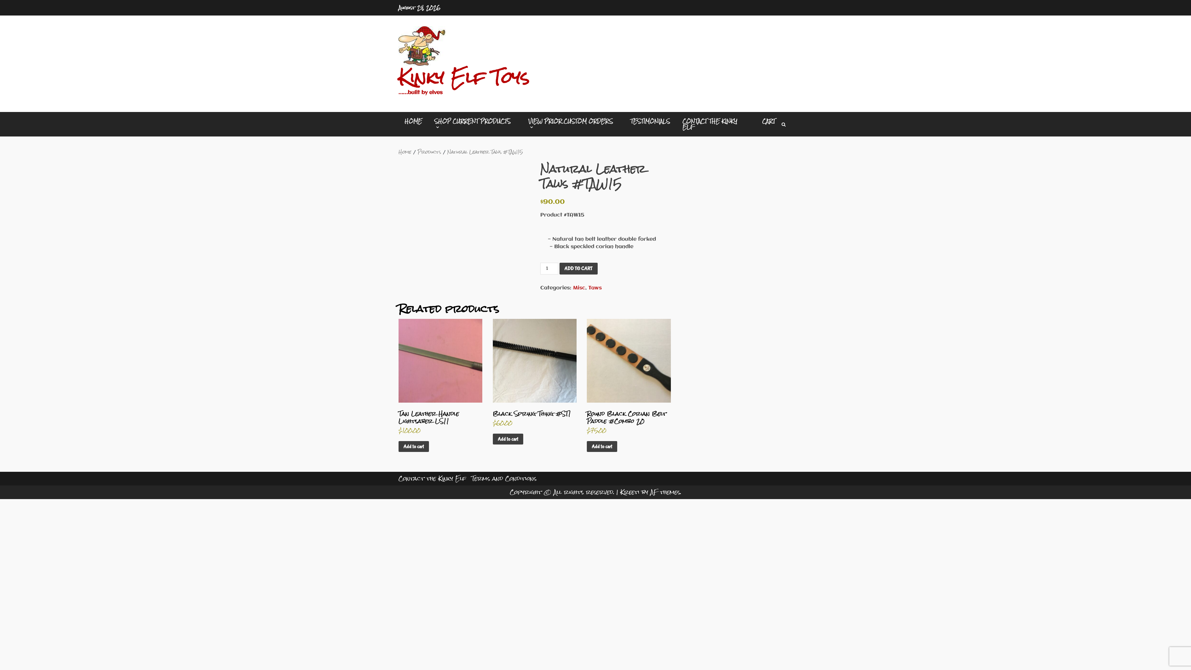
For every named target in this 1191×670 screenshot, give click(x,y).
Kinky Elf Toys (464, 77)
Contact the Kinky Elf (710, 124)
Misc (579, 288)
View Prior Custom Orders (571, 122)
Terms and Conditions (504, 478)
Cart (768, 121)
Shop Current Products (473, 122)
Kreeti (630, 492)
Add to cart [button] (414, 446)
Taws (595, 288)
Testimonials (650, 121)
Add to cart (578, 268)
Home (413, 121)
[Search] (784, 124)
